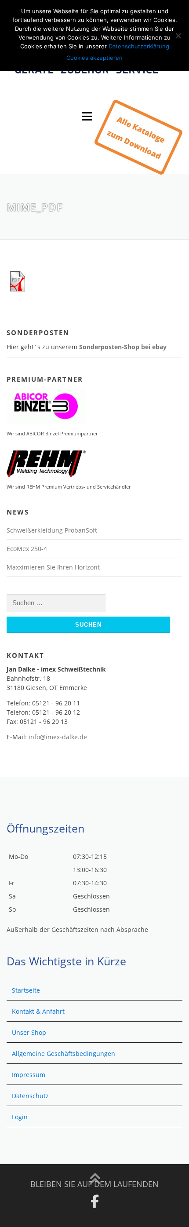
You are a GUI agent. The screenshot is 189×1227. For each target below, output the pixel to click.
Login (20, 1117)
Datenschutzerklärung (139, 46)
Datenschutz (30, 1096)
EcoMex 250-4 (27, 548)
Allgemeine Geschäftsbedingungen (63, 1053)
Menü (86, 116)
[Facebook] (95, 1201)
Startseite (26, 990)
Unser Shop (29, 1032)
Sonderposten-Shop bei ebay (123, 347)
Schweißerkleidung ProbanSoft (52, 530)
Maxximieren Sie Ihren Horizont (53, 567)
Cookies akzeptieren (94, 57)
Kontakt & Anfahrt (38, 1011)
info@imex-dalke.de (58, 737)
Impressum (28, 1074)
